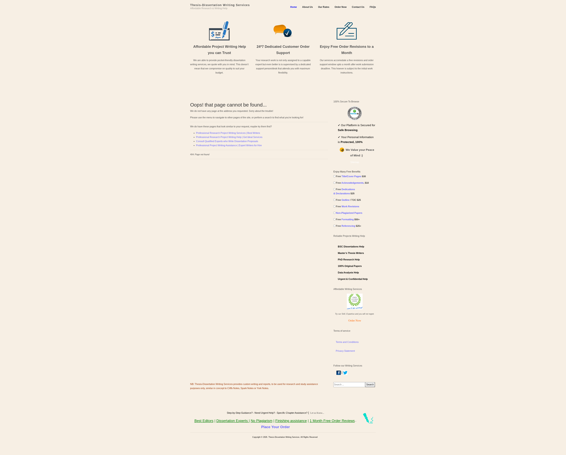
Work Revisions (350, 206)
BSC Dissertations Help (351, 246)
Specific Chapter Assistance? (292, 413)
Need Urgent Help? (265, 413)
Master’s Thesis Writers (351, 253)
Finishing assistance (291, 421)
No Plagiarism (261, 421)
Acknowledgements (352, 183)
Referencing (348, 226)
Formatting (348, 219)
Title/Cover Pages (351, 176)
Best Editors (203, 421)
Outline (345, 200)
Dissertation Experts (232, 421)
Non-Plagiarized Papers (349, 213)
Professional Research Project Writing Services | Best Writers (228, 133)
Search (370, 384)
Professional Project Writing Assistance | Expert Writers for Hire (229, 145)
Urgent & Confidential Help (353, 279)
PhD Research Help (349, 259)
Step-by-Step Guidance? (240, 413)
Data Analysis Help (348, 272)
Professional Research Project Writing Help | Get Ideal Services (229, 137)
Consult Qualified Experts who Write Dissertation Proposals (227, 141)
